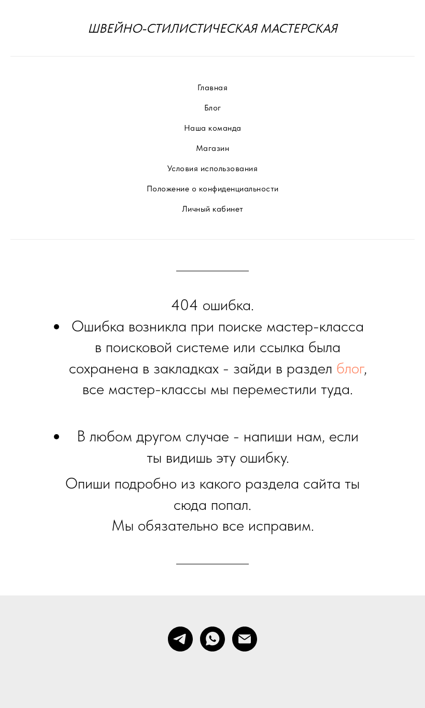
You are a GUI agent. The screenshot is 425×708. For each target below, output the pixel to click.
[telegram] (180, 639)
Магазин (213, 148)
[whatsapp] (212, 639)
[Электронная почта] (244, 639)
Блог (212, 108)
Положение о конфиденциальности (213, 188)
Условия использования (212, 168)
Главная (212, 87)
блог (350, 367)
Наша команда (213, 128)
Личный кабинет (213, 209)
